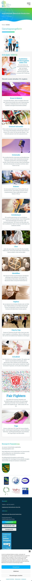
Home (3, 24)
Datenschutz (18, 579)
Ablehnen (16, 571)
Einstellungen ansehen (16, 575)
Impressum (23, 579)
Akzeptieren (16, 567)
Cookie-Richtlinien (10, 579)
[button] (29, 551)
